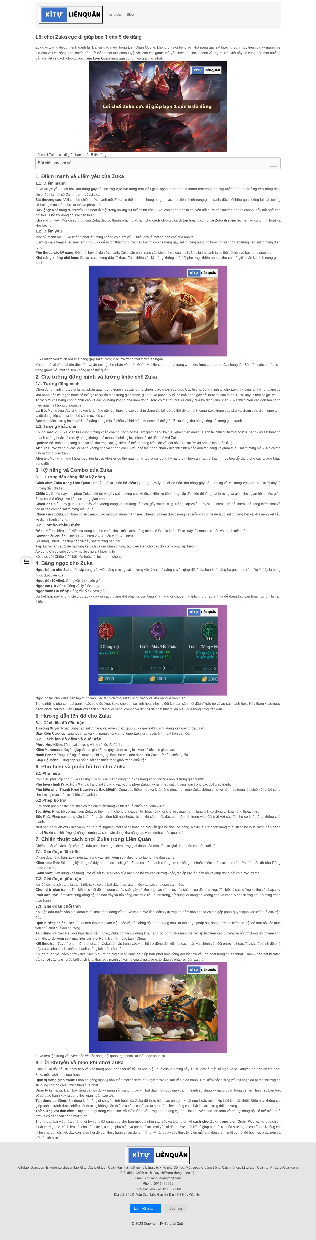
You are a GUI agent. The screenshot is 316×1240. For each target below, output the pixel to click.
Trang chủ (114, 14)
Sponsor (175, 1208)
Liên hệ (188, 1173)
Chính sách (144, 1173)
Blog (130, 14)
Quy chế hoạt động (168, 1173)
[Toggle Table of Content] (271, 166)
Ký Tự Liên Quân (172, 1224)
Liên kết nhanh (145, 1208)
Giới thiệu (127, 1173)
